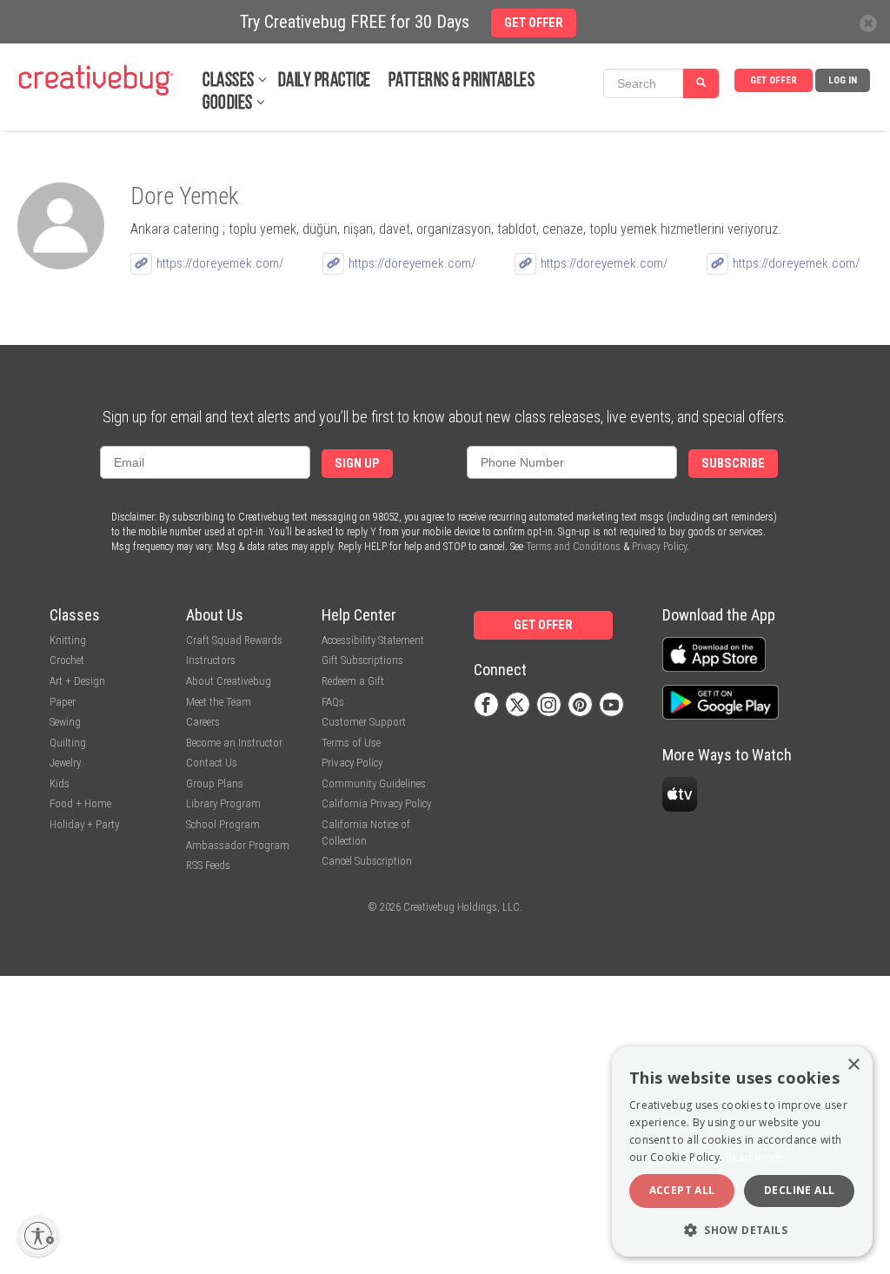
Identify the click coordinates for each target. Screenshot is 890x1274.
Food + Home (80, 803)
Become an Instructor (234, 742)
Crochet (67, 660)
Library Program (223, 803)
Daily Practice (324, 81)
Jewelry (65, 762)
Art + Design (77, 680)
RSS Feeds (208, 865)
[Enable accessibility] (38, 1236)
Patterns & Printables (462, 81)
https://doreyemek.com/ (219, 263)
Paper (63, 701)
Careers (203, 721)
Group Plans (214, 783)
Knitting (68, 640)
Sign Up (357, 463)
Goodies (228, 104)
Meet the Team (218, 701)
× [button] (853, 1065)
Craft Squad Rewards (234, 640)
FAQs (333, 701)
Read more (754, 1157)
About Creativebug (228, 680)
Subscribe (733, 463)
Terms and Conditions (573, 547)
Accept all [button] (682, 1190)
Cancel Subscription (367, 860)
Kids (60, 783)
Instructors (211, 660)
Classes (229, 81)
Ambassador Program (237, 845)
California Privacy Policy (376, 803)
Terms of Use (351, 742)
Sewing (65, 721)
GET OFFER (773, 80)
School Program (223, 824)
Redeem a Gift (353, 680)
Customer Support (364, 721)
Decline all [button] (799, 1190)
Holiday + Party (84, 824)
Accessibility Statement (373, 640)
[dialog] (742, 1151)
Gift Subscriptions (362, 660)
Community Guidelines (374, 783)
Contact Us (211, 762)
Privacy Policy (659, 547)
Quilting (68, 742)
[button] (742, 1229)
